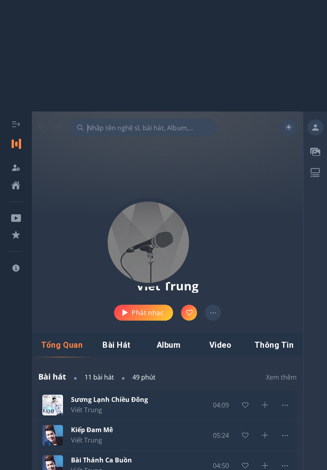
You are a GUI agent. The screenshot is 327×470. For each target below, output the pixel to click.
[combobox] (142, 127)
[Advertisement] (163, 56)
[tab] (62, 345)
